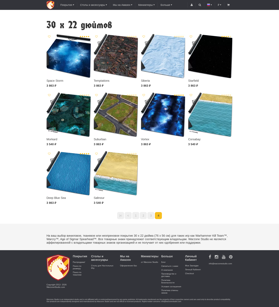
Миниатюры (145, 4)
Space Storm (54, 80)
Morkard (51, 139)
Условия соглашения (171, 286)
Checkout (189, 273)
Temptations (101, 80)
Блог (163, 262)
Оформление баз (128, 265)
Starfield (193, 80)
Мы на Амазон (121, 4)
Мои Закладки (191, 265)
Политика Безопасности (168, 281)
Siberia (145, 80)
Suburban (100, 139)
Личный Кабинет (193, 269)
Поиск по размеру (77, 267)
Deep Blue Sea (56, 197)
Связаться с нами (169, 266)
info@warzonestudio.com (220, 263)
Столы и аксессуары (92, 4)
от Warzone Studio (149, 262)
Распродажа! (79, 262)
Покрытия (66, 4)
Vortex (145, 139)
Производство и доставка (168, 275)
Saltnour (99, 197)
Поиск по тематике (77, 273)
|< (120, 215)
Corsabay (194, 139)
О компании (167, 270)
